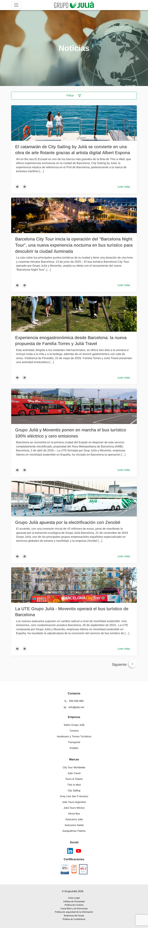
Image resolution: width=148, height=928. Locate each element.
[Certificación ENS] (65, 869)
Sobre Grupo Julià (74, 724)
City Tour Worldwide (74, 767)
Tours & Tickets (74, 778)
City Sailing (74, 790)
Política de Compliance (74, 919)
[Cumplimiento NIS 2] (83, 869)
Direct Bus (74, 813)
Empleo (74, 747)
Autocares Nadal (74, 825)
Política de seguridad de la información (74, 912)
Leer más (124, 186)
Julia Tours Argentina (74, 802)
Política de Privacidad (74, 901)
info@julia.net (76, 707)
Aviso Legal (74, 898)
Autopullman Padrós (74, 830)
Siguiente (119, 664)
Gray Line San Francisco (74, 796)
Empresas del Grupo (74, 915)
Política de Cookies (74, 905)
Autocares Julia (74, 819)
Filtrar (70, 95)
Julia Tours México (74, 807)
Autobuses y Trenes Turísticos (74, 736)
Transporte (74, 742)
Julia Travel (74, 773)
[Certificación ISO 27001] (74, 869)
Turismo (74, 730)
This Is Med (74, 784)
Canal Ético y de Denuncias (74, 908)
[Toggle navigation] (16, 5)
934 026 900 (76, 700)
